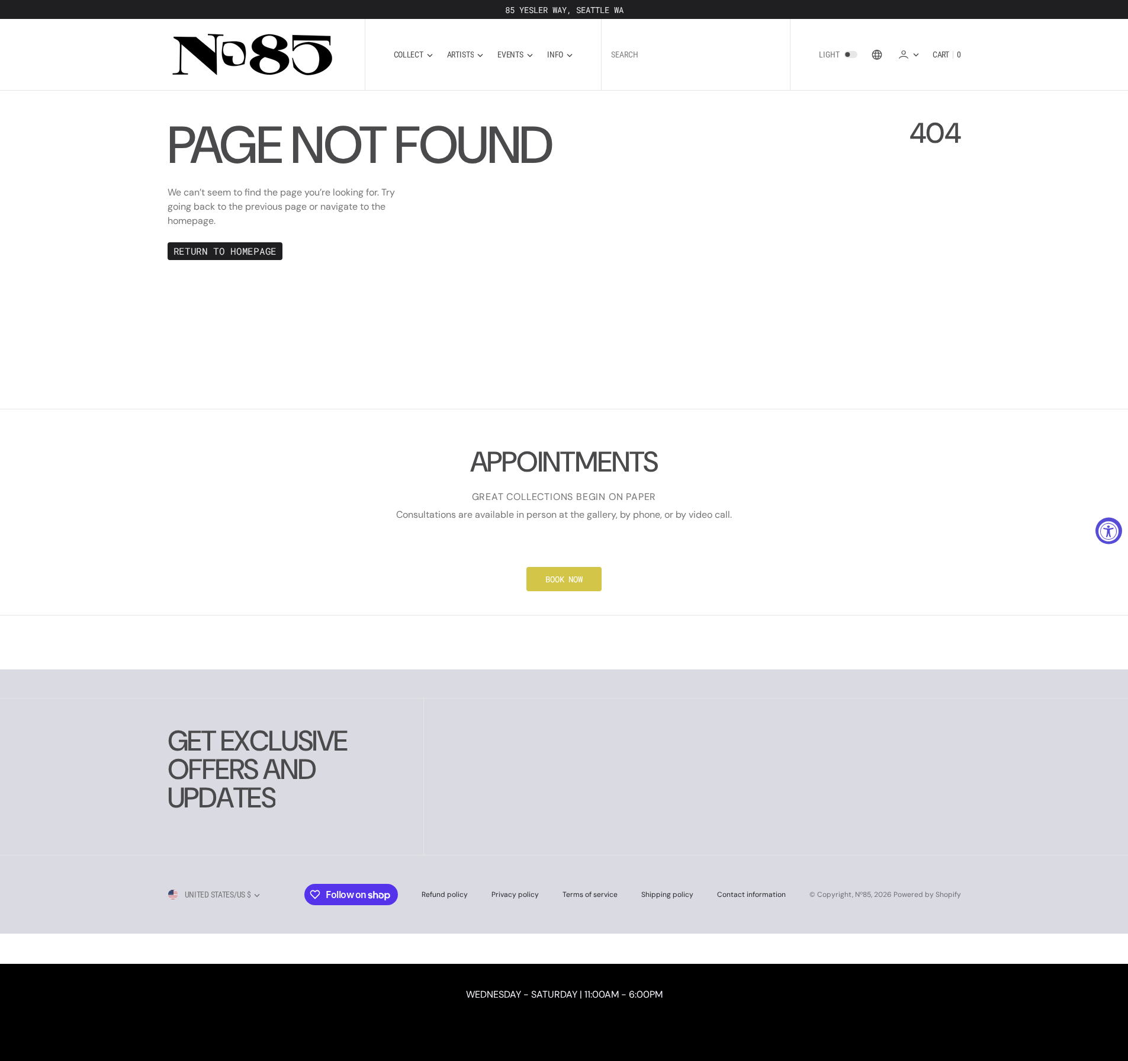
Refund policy (445, 894)
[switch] (850, 54)
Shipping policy (667, 894)
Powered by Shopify (927, 894)
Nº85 (863, 894)
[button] (908, 54)
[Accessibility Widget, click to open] (1108, 530)
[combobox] (695, 54)
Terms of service (590, 894)
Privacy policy (515, 894)
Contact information (751, 894)
